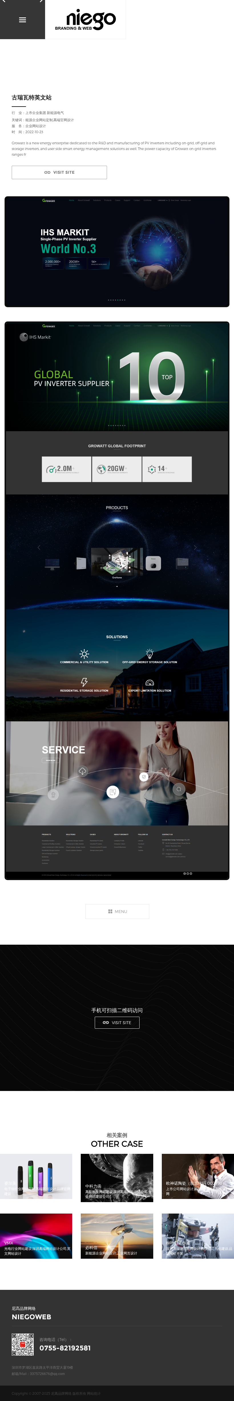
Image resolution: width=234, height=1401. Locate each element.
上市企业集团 (35, 113)
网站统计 (94, 1393)
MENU (121, 911)
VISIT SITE (63, 172)
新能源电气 (55, 113)
